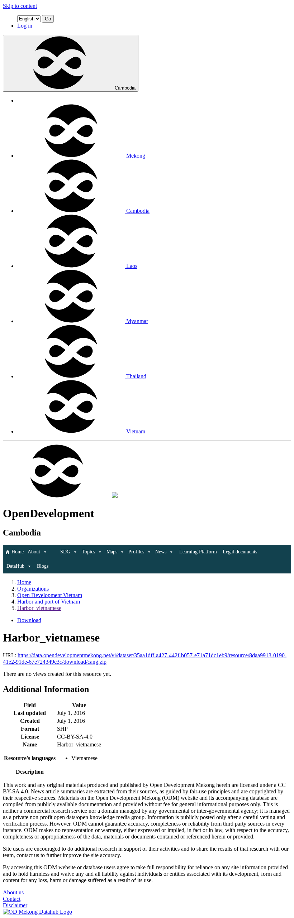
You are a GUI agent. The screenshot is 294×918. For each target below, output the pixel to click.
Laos (131, 266)
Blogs (42, 566)
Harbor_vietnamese (39, 608)
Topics (88, 551)
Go (48, 18)
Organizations (33, 589)
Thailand (136, 376)
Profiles (136, 551)
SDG (65, 551)
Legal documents (240, 551)
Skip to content (20, 6)
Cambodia (125, 88)
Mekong (135, 156)
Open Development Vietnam (49, 595)
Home (17, 551)
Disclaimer (15, 905)
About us (13, 892)
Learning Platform (198, 551)
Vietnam (135, 431)
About (34, 551)
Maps (111, 551)
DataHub (15, 566)
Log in (24, 26)
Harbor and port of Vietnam (48, 602)
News (160, 551)
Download (29, 620)
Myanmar (137, 321)
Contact (11, 899)
